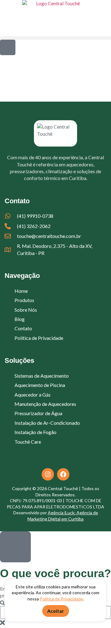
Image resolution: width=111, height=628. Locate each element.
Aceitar (55, 611)
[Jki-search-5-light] (7, 47)
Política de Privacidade (61, 598)
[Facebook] (63, 474)
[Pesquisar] (2, 603)
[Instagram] (48, 474)
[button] (55, 38)
